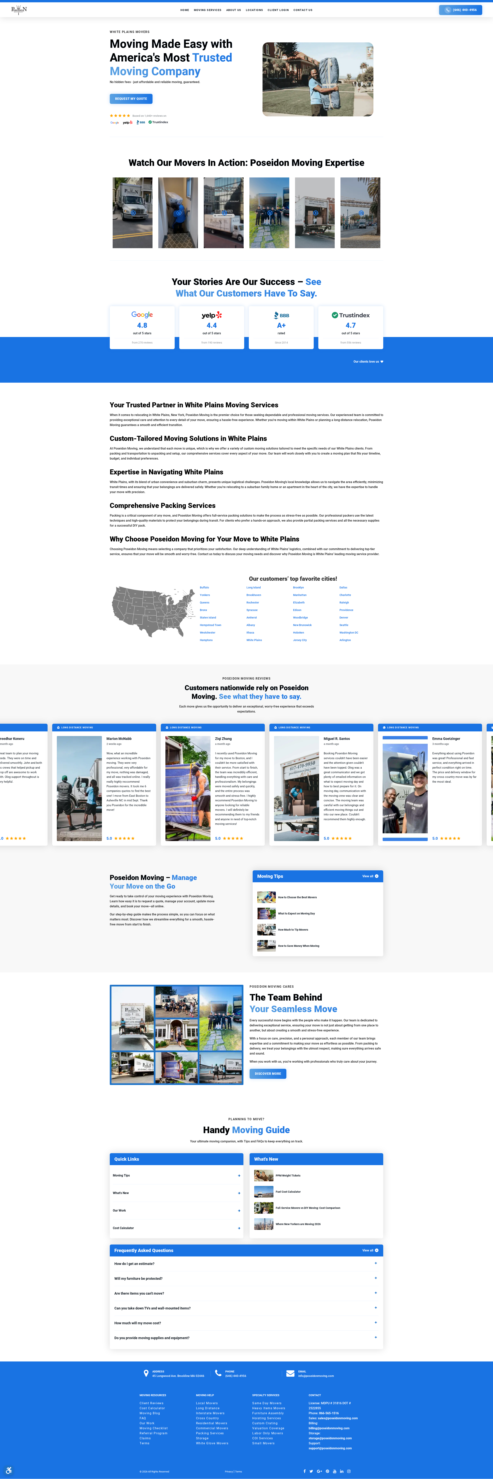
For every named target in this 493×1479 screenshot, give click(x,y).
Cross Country (207, 1418)
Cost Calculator (123, 1228)
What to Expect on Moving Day (296, 913)
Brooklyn (298, 587)
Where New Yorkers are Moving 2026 (298, 1224)
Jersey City (300, 640)
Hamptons (206, 640)
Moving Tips (121, 1175)
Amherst (251, 617)
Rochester (252, 602)
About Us (233, 10)
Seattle (344, 625)
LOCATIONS (254, 10)
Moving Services (208, 10)
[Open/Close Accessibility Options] (8, 1470)
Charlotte (345, 595)
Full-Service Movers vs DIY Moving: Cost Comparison (308, 1207)
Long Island (253, 587)
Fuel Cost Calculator (288, 1191)
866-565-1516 (329, 1413)
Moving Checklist (154, 1428)
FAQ (143, 1418)
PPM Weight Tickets (288, 1175)
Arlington (345, 640)
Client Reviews (151, 1403)
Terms (145, 1443)
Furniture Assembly (268, 1413)
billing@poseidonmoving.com (329, 1428)
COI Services (262, 1438)
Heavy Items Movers (268, 1408)
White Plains (254, 640)
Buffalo (204, 587)
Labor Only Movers (267, 1433)
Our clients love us (366, 361)
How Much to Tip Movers (293, 929)
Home (184, 10)
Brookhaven (253, 595)
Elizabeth (299, 602)
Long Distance (208, 1408)
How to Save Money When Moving (298, 945)
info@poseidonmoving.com (316, 1376)
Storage (202, 1438)
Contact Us (303, 10)
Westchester (207, 632)
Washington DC (349, 632)
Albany (250, 625)
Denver (344, 617)
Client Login (278, 10)
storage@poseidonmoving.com (330, 1438)
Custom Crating (265, 1423)
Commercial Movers (212, 1428)
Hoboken (298, 632)
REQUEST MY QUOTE (131, 99)
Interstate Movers (210, 1413)
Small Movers (263, 1443)
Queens (204, 602)
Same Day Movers (267, 1403)
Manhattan (300, 595)
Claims (145, 1438)
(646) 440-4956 (465, 10)
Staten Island (208, 617)
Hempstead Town (210, 625)
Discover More (268, 1074)
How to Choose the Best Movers (297, 897)
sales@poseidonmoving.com (338, 1418)
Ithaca (250, 632)
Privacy (229, 1471)
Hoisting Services (266, 1418)
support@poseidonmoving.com (330, 1448)
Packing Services (210, 1433)
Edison (297, 610)
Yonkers (205, 595)
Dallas (343, 587)
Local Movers (207, 1403)
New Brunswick (302, 625)
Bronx (203, 610)
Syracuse (252, 610)
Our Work (119, 1210)
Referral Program (154, 1433)
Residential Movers (211, 1423)
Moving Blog (150, 1413)
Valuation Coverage (268, 1428)
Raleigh (344, 602)
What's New (121, 1193)
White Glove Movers (212, 1443)
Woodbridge (300, 617)
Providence (346, 610)
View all (367, 876)
